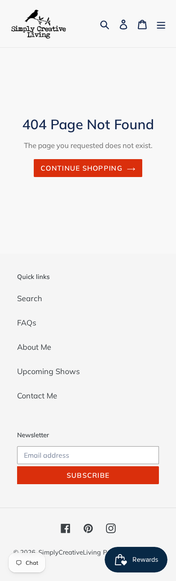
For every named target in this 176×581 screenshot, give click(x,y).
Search (29, 298)
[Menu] (161, 24)
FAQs (26, 323)
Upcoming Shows (48, 371)
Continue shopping (82, 168)
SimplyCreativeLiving (69, 552)
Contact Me (37, 396)
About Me (34, 347)
